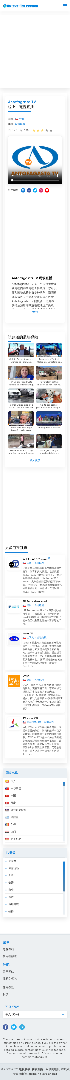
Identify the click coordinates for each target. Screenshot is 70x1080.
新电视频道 (10, 956)
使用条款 (8, 987)
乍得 (13, 824)
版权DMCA (10, 978)
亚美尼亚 (16, 839)
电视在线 (8, 949)
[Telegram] (22, 1027)
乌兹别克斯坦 (18, 810)
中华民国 (16, 788)
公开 (11, 882)
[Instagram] (41, 190)
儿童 (11, 875)
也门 (13, 831)
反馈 (5, 994)
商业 (11, 890)
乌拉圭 (14, 817)
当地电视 (13, 904)
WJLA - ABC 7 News (35, 559)
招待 (11, 911)
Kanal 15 (28, 633)
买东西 (12, 861)
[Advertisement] (35, 50)
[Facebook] (29, 190)
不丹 (13, 781)
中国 (13, 795)
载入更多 (35, 460)
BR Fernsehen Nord (35, 601)
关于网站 (8, 971)
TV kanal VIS (30, 718)
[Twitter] (35, 190)
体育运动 (13, 868)
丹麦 (13, 803)
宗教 (11, 897)
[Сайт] (23, 190)
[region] (35, 811)
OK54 (26, 676)
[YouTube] (47, 190)
